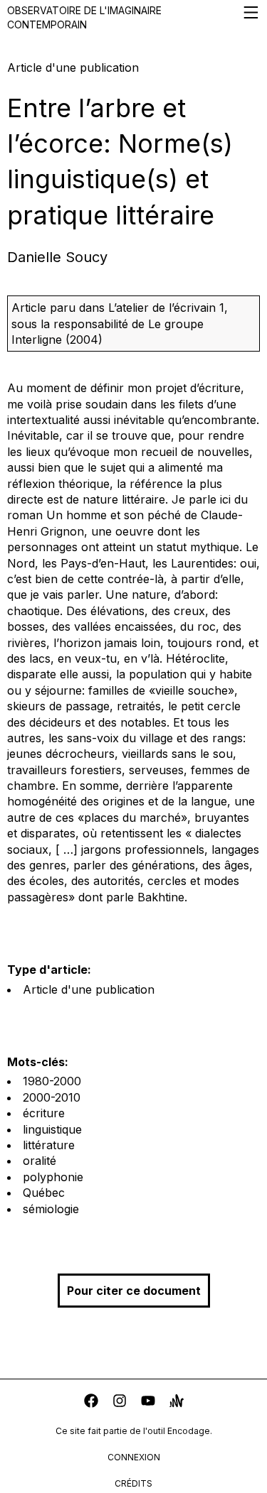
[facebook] (91, 1402)
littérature (49, 1145)
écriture (44, 1113)
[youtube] (148, 1402)
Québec (44, 1192)
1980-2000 (52, 1081)
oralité (39, 1160)
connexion (134, 1457)
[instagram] (119, 1402)
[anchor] (176, 1402)
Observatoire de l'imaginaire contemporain (84, 17)
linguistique (52, 1129)
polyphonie (53, 1177)
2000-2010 (51, 1097)
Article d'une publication (89, 989)
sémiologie (51, 1209)
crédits (133, 1483)
